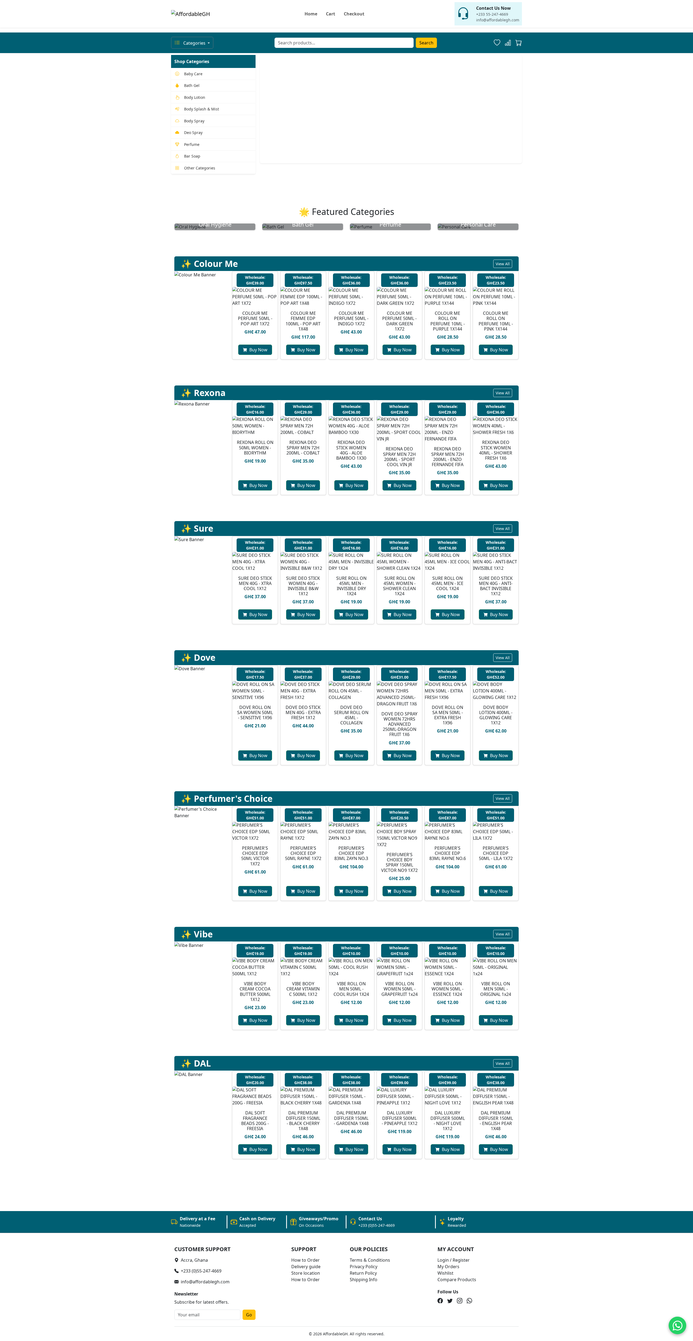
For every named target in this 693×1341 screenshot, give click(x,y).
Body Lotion (194, 97)
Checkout (354, 14)
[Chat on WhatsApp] (677, 1325)
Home (311, 14)
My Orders (448, 1267)
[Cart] (518, 44)
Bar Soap (192, 156)
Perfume (192, 144)
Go (249, 1315)
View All (503, 263)
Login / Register (453, 1260)
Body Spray (194, 120)
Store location (305, 1273)
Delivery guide (306, 1267)
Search (426, 43)
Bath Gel (192, 85)
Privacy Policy (363, 1267)
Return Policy (363, 1273)
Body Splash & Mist (201, 109)
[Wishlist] (497, 43)
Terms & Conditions (370, 1260)
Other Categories (199, 168)
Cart (330, 14)
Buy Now (258, 350)
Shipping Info (363, 1280)
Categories (194, 43)
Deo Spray (193, 132)
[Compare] (508, 43)
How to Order (305, 1260)
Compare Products (456, 1280)
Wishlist (445, 1273)
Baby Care (193, 73)
